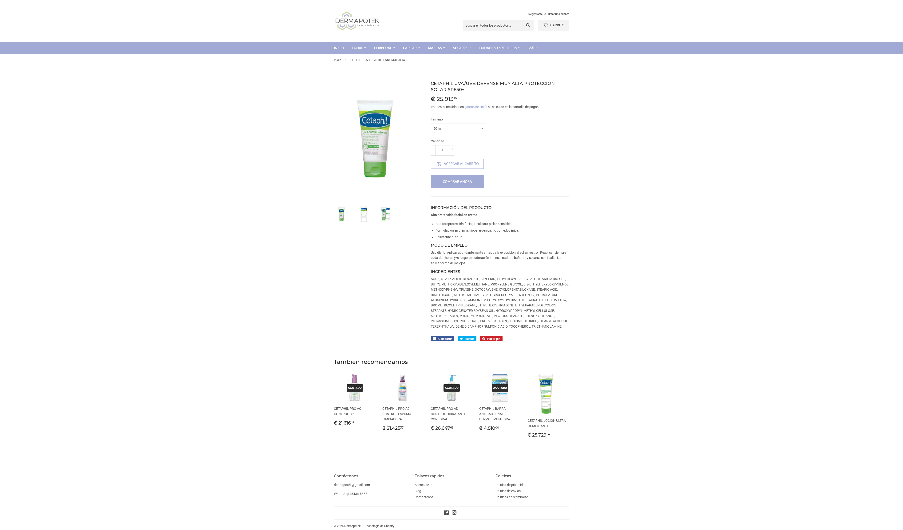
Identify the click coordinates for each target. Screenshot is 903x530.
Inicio (339, 48)
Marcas (435, 48)
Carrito (557, 25)
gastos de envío (475, 107)
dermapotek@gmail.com (352, 485)
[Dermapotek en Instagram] (454, 513)
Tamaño (437, 119)
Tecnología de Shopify (379, 526)
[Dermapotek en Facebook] (446, 513)
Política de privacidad (511, 485)
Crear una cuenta (558, 14)
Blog (418, 491)
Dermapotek (352, 526)
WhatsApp (341, 494)
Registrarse (535, 14)
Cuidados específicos (498, 48)
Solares (460, 48)
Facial (358, 48)
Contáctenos (424, 497)
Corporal (383, 48)
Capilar (410, 48)
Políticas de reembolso (511, 497)
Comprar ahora (457, 182)
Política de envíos (508, 491)
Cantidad (437, 141)
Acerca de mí (424, 485)
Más (531, 48)
